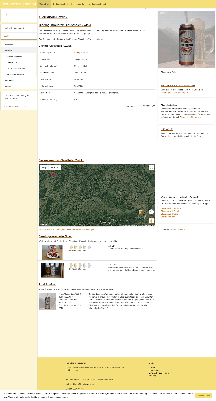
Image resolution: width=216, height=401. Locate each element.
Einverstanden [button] (204, 396)
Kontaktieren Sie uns (15, 106)
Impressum (154, 370)
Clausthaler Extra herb (171, 208)
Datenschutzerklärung (159, 373)
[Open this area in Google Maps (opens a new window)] (44, 224)
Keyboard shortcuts (122, 225)
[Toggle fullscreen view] (151, 167)
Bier (175, 229)
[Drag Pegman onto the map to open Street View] (151, 220)
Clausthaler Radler (169, 217)
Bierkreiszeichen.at (18, 4)
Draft (185, 133)
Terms (152, 225)
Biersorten (152, 9)
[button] (69, 397)
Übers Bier (144, 9)
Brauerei (181, 229)
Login (6, 36)
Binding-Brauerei (81, 52)
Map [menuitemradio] (44, 167)
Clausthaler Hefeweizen (171, 211)
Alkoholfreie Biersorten (190, 117)
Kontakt (152, 367)
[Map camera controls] (151, 211)
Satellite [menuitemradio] (55, 167)
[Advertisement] (97, 132)
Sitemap (152, 375)
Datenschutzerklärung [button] (58, 397)
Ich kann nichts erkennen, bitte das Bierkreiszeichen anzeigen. (66, 229)
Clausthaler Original (169, 214)
